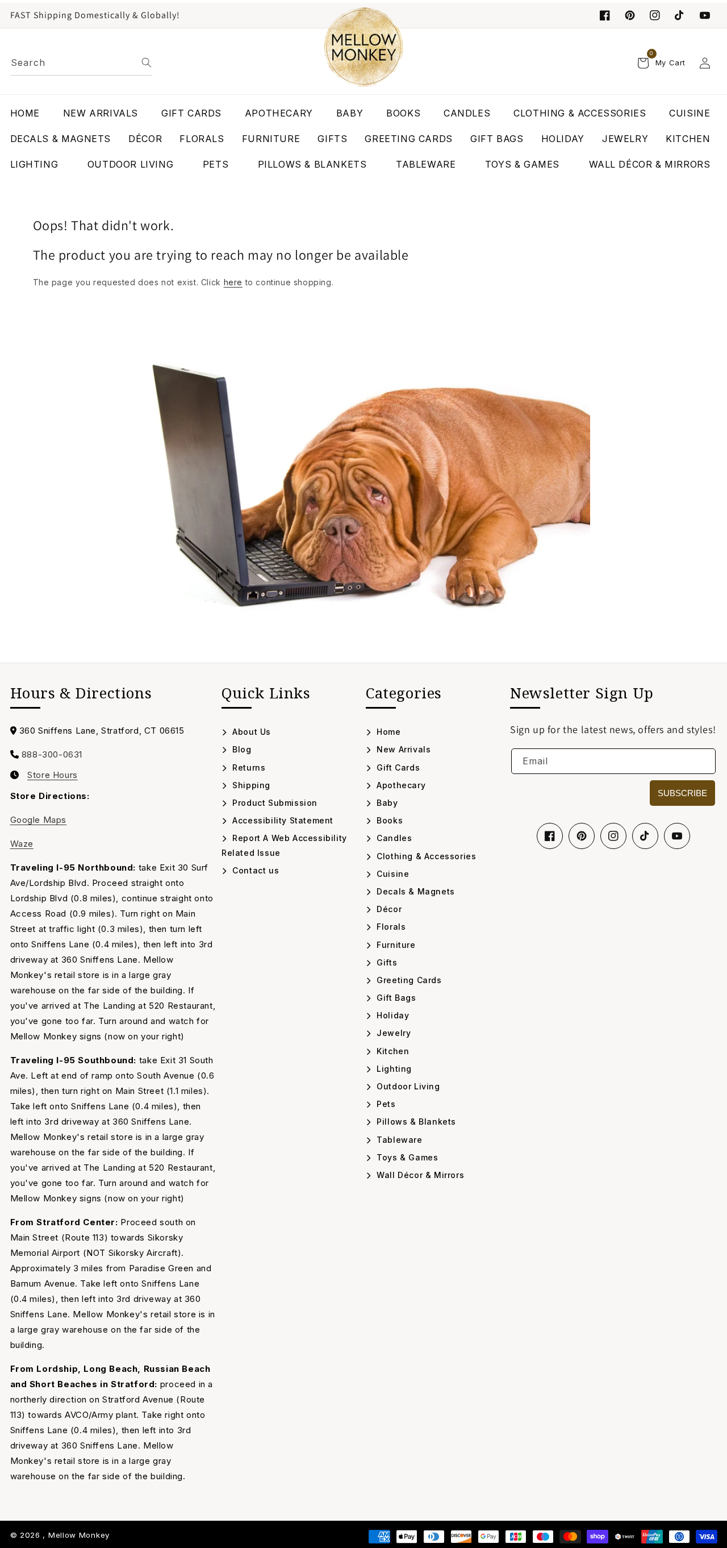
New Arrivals (402, 749)
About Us (250, 731)
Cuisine (391, 874)
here (233, 282)
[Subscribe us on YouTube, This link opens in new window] (677, 835)
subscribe (682, 793)
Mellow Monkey (79, 1534)
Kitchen (391, 1051)
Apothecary (399, 785)
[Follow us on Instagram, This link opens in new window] (654, 15)
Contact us (254, 870)
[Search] (146, 62)
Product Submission (273, 803)
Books (388, 820)
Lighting (393, 1068)
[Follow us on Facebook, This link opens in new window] (604, 15)
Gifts (385, 962)
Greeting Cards (408, 980)
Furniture (395, 945)
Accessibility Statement (281, 820)
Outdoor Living (407, 1086)
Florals (390, 926)
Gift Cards (397, 767)
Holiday (391, 1015)
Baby (386, 803)
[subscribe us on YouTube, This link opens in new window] (704, 15)
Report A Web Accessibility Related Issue (284, 845)
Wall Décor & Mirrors (419, 1175)
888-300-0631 (52, 754)
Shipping (250, 785)
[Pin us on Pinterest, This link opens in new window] (629, 15)
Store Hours (52, 775)
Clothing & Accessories (425, 856)
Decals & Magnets (414, 891)
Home (387, 731)
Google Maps (38, 819)
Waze (22, 843)
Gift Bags (395, 997)
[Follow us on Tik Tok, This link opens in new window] (679, 15)
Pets (385, 1104)
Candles (393, 838)
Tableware (398, 1140)
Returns (247, 767)
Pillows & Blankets (415, 1121)
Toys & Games (406, 1157)
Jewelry (392, 1033)
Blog (241, 749)
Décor (388, 909)
